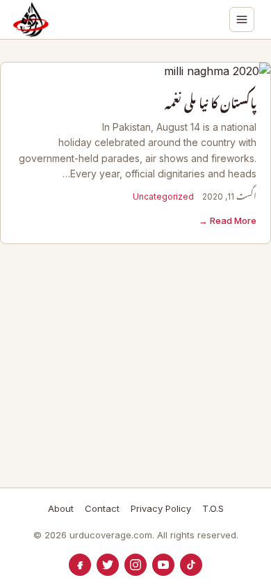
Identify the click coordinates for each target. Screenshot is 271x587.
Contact (102, 508)
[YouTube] (163, 565)
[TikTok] (191, 565)
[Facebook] (80, 565)
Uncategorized (163, 196)
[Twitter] (108, 565)
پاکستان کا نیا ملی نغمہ (210, 104)
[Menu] (241, 19)
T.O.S (213, 508)
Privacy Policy (161, 508)
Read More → (227, 220)
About (61, 508)
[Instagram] (135, 565)
